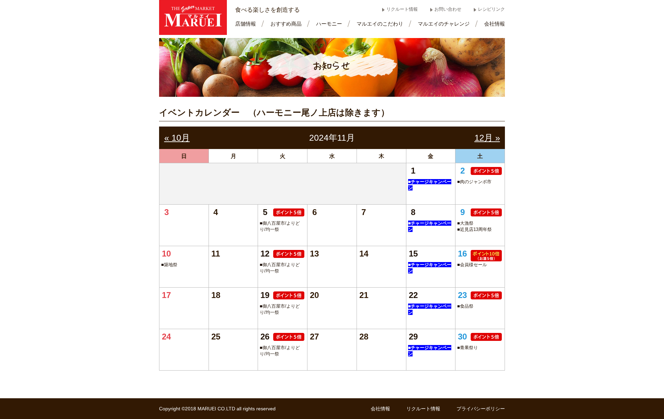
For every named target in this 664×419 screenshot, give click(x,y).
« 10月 (177, 137)
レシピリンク (491, 9)
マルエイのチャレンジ (444, 24)
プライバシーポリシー (480, 408)
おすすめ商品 (286, 24)
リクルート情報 (402, 9)
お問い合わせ (447, 9)
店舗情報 (245, 24)
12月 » (487, 137)
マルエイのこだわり (380, 24)
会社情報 (494, 24)
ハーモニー (329, 24)
